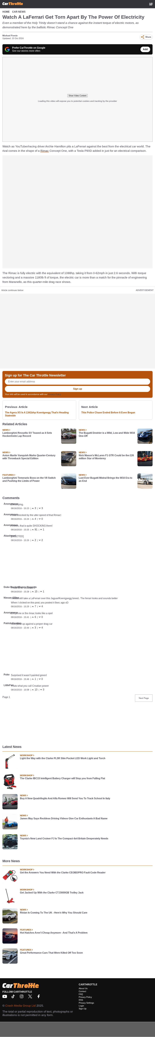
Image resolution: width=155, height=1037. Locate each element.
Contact (82, 991)
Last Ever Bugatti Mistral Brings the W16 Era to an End (105, 479)
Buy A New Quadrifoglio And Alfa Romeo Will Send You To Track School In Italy (65, 798)
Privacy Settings (86, 1003)
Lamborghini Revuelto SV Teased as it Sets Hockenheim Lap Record (27, 434)
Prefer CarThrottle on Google (28, 47)
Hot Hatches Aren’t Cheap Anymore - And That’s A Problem (53, 932)
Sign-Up (82, 1009)
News (5, 430)
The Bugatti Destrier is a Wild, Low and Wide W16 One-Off (107, 434)
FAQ (81, 994)
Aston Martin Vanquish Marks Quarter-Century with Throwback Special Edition (28, 457)
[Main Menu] (151, 4)
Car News (19, 11)
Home (6, 11)
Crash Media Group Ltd (20, 1005)
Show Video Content (77, 95)
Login (81, 1006)
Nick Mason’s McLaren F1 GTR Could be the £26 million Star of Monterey (106, 457)
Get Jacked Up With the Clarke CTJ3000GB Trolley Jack (52, 892)
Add (145, 49)
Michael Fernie (10, 35)
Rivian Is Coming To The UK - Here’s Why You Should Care (53, 912)
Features (8, 475)
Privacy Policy (54, 394)
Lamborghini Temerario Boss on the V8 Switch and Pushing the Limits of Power (29, 479)
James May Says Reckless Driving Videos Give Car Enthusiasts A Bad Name (63, 818)
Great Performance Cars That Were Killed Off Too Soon (51, 952)
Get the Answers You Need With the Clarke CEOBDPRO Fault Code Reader (63, 872)
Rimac (44, 150)
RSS (81, 1000)
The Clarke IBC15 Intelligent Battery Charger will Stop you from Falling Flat (62, 778)
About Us (83, 988)
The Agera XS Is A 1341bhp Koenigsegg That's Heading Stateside (37, 414)
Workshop (26, 755)
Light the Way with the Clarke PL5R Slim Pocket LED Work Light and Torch (62, 758)
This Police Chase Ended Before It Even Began (108, 412)
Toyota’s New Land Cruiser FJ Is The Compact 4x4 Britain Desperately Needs (64, 838)
